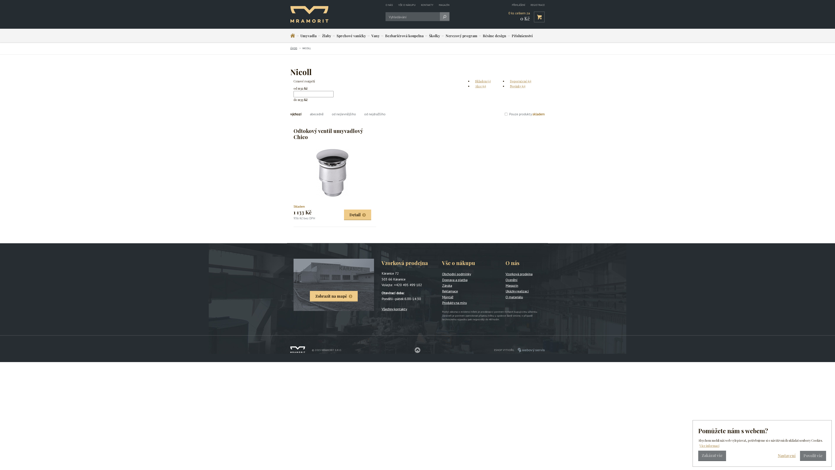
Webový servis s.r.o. (531, 350)
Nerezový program (461, 36)
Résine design (494, 36)
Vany (375, 36)
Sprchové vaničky (351, 36)
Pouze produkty (527, 114)
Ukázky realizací (517, 291)
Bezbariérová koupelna (404, 36)
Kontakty (427, 5)
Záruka (447, 285)
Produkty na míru (454, 302)
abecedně (317, 114)
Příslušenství (522, 36)
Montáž (447, 297)
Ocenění (512, 280)
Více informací (709, 446)
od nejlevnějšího (344, 114)
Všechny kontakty (394, 309)
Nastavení (787, 455)
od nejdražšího (375, 114)
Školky (434, 36)
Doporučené (520, 81)
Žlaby (326, 36)
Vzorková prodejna (519, 274)
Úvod (293, 48)
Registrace (538, 5)
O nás (389, 5)
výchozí (296, 114)
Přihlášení (518, 5)
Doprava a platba (455, 280)
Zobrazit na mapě (331, 296)
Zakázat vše (712, 455)
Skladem (483, 81)
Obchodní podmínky (456, 274)
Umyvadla (309, 36)
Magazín (444, 5)
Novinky (517, 86)
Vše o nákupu (407, 5)
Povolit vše (813, 455)
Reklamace (450, 291)
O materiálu (514, 297)
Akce (480, 86)
